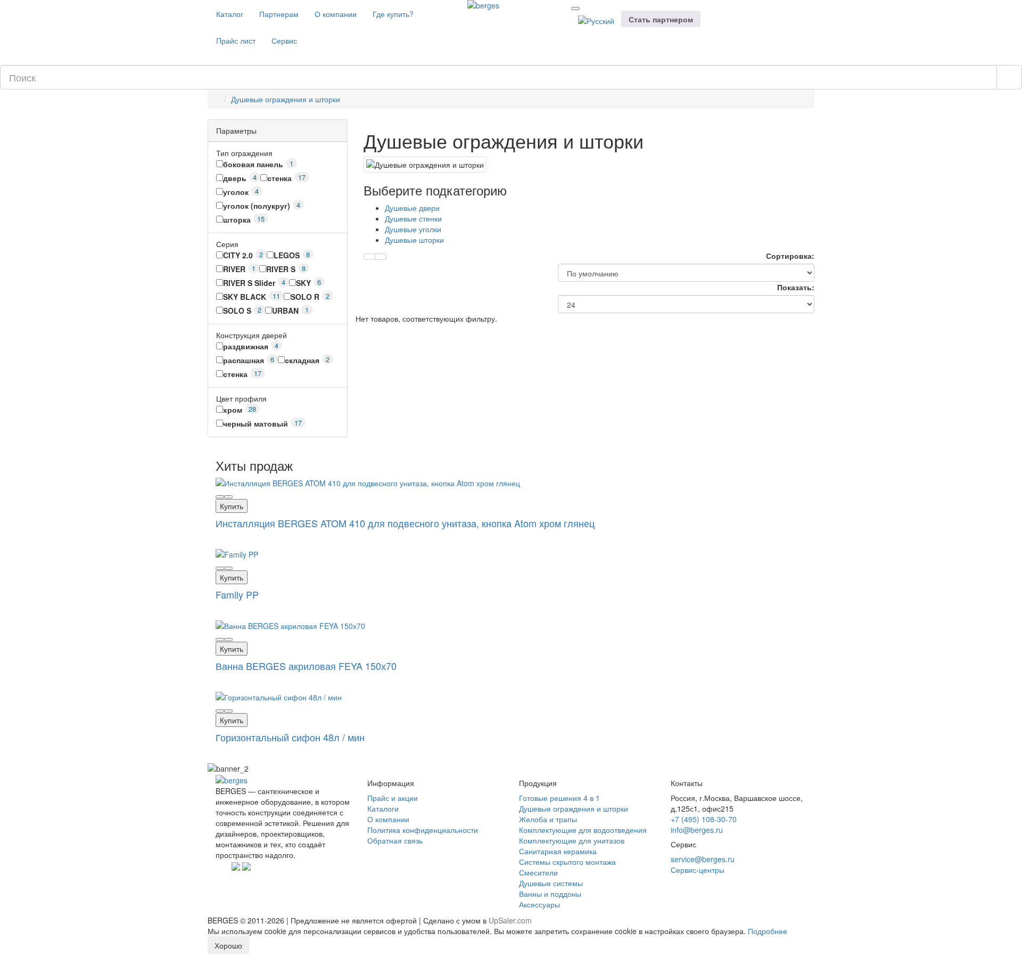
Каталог (229, 14)
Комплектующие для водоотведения (583, 829)
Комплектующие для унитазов (571, 840)
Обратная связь (395, 840)
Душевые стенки (413, 218)
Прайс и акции (392, 797)
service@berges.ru (703, 859)
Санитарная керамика (558, 851)
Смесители (538, 872)
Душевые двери (412, 207)
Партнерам (279, 14)
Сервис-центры (697, 869)
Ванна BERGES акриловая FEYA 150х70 (306, 666)
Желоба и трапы (548, 819)
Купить (231, 506)
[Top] (3, 959)
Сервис (284, 40)
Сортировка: (790, 255)
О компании (336, 14)
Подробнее (767, 931)
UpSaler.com (510, 920)
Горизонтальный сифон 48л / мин (290, 737)
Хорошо (228, 945)
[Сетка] (369, 256)
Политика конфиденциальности (422, 829)
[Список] (380, 256)
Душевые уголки (413, 229)
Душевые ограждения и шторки (285, 99)
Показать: (795, 287)
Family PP (237, 594)
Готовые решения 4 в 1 (559, 797)
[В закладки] (220, 496)
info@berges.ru (697, 829)
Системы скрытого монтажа (567, 861)
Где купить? (393, 14)
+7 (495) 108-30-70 (704, 819)
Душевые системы (551, 883)
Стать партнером (661, 19)
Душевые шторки (414, 239)
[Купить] (228, 496)
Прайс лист (236, 40)
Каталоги (383, 808)
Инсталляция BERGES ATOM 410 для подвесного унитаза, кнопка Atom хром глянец (405, 523)
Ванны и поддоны (550, 893)
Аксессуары (539, 904)
